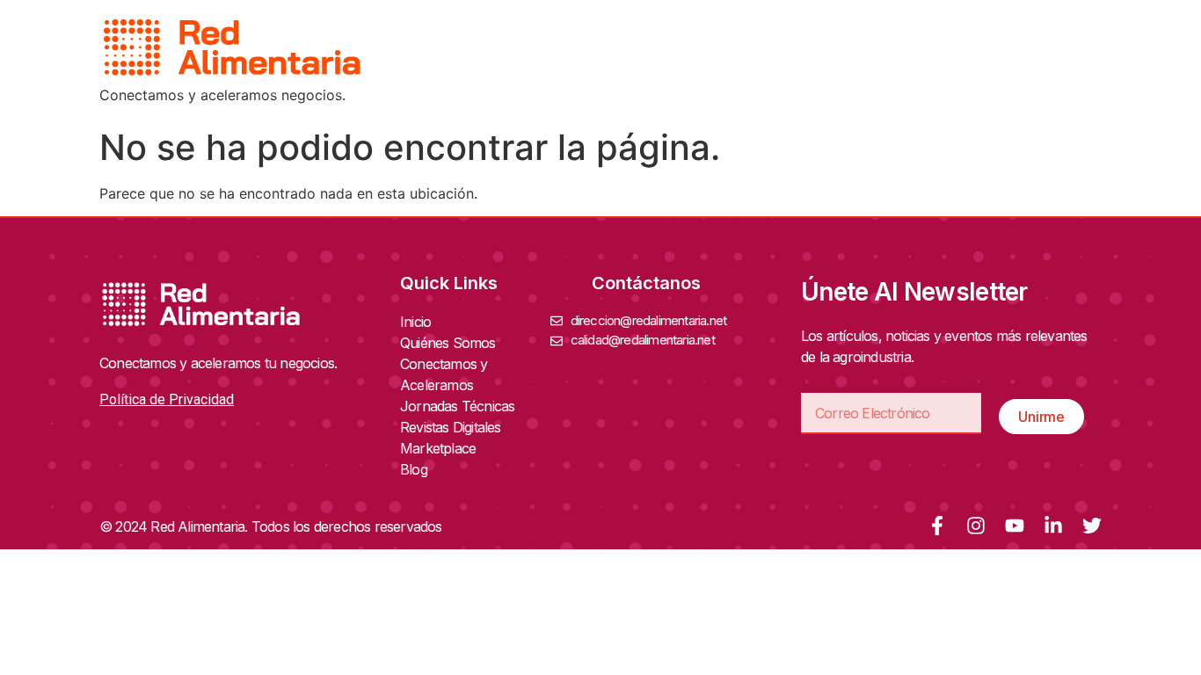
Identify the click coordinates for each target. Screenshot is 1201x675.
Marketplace (438, 448)
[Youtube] (1014, 525)
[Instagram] (976, 525)
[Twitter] (1092, 525)
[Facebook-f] (937, 525)
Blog (413, 469)
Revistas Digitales (450, 427)
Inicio (415, 321)
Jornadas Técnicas (457, 406)
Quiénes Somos (448, 343)
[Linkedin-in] (1053, 525)
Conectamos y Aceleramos (443, 374)
